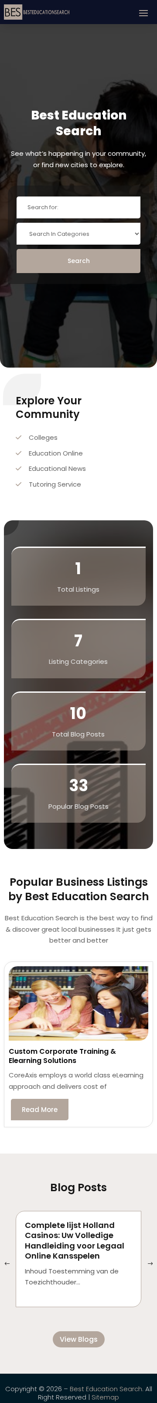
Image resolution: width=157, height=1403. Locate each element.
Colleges (43, 437)
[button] (150, 1264)
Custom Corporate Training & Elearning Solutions (62, 1056)
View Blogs (79, 1339)
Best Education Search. (106, 1388)
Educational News (57, 468)
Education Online (56, 453)
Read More (40, 1109)
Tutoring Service (55, 484)
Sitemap (105, 1397)
